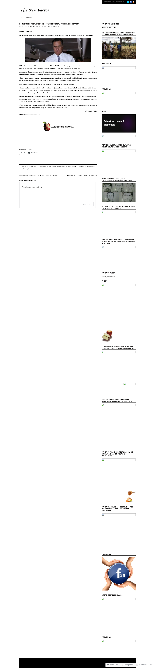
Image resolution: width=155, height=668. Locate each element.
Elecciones (64, 166)
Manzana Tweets (109, 273)
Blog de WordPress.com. (30, 665)
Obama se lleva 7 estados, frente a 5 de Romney (82, 175)
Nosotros (29, 17)
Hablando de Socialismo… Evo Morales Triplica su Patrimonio (38, 175)
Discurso (53, 166)
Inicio (22, 17)
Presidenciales (90, 166)
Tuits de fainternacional (108, 277)
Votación (30, 169)
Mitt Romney (82, 166)
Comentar (87, 204)
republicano (24, 169)
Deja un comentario (53, 26)
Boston (49, 166)
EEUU (59, 166)
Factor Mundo (29, 26)
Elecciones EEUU (34, 166)
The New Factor (28, 663)
